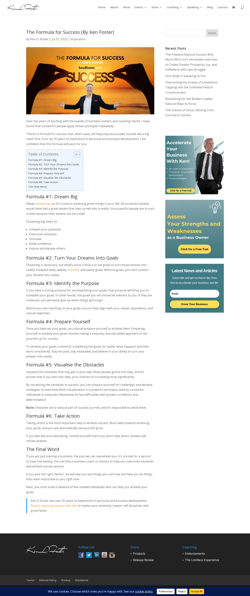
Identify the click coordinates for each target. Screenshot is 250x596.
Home (102, 7)
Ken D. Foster (39, 39)
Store (154, 7)
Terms (30, 580)
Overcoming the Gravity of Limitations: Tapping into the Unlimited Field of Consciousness (191, 87)
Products (139, 554)
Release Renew (143, 560)
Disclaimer (81, 580)
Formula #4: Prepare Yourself (46, 173)
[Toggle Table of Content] (75, 154)
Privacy (65, 580)
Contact (223, 7)
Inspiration (77, 39)
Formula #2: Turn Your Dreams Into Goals (53, 164)
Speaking (193, 7)
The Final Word (37, 186)
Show (126, 7)
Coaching (173, 7)
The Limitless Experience (202, 560)
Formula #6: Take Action (43, 182)
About (114, 7)
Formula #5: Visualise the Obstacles (49, 177)
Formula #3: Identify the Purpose (48, 168)
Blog (210, 7)
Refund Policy (48, 580)
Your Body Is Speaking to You (185, 76)
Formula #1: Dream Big (42, 160)
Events (139, 7)
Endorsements (195, 554)
